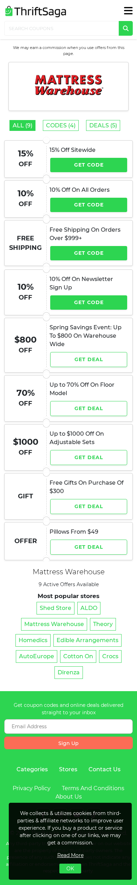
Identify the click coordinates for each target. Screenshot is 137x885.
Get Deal (88, 359)
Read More (70, 855)
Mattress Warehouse (54, 624)
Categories (32, 769)
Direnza (69, 672)
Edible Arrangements (87, 640)
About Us (69, 796)
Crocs (110, 656)
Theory (103, 624)
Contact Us (104, 769)
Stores (68, 769)
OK (70, 868)
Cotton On (78, 656)
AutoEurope (36, 656)
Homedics (33, 640)
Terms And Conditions (93, 788)
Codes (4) (61, 125)
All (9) (22, 125)
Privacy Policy (32, 788)
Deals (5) (103, 125)
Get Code (89, 165)
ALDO (88, 608)
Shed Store (55, 608)
